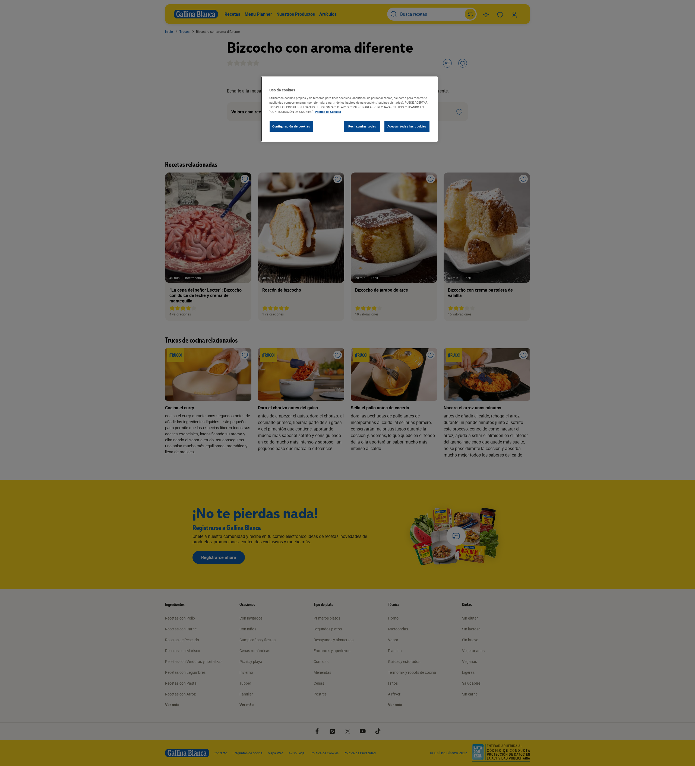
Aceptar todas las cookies (407, 126)
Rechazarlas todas (362, 126)
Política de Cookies (328, 112)
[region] (349, 109)
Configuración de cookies (291, 126)
